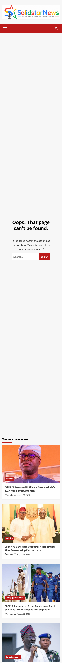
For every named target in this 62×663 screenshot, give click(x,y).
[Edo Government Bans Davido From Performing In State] (31, 642)
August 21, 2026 (23, 554)
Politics (9, 478)
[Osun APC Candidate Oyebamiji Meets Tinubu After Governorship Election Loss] (31, 523)
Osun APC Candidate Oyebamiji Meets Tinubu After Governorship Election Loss (30, 548)
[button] (5, 28)
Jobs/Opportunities (14, 597)
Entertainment (12, 657)
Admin (10, 495)
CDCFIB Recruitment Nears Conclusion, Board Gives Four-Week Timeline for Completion (30, 607)
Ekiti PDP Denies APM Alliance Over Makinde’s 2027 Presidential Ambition (30, 489)
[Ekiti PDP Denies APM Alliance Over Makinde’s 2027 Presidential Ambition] (31, 464)
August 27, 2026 (23, 495)
